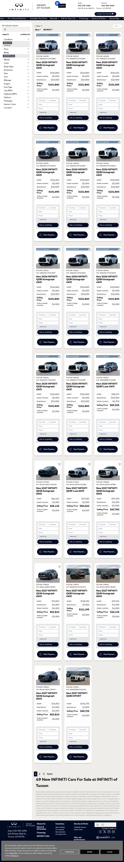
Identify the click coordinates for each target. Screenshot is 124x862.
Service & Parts (81, 824)
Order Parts (78, 830)
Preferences (69, 852)
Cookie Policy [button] (13, 853)
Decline (89, 852)
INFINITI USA (43, 836)
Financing (41, 833)
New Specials (60, 832)
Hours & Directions (41, 828)
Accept (109, 852)
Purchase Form (60, 834)
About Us (41, 824)
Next (50, 773)
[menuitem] (16, 43)
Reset (5, 35)
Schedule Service (80, 827)
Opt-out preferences (79, 838)
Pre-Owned (59, 830)
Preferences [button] (14, 856)
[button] (57, 3)
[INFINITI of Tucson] (30, 6)
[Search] (5, 29)
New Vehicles (60, 827)
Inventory (59, 824)
